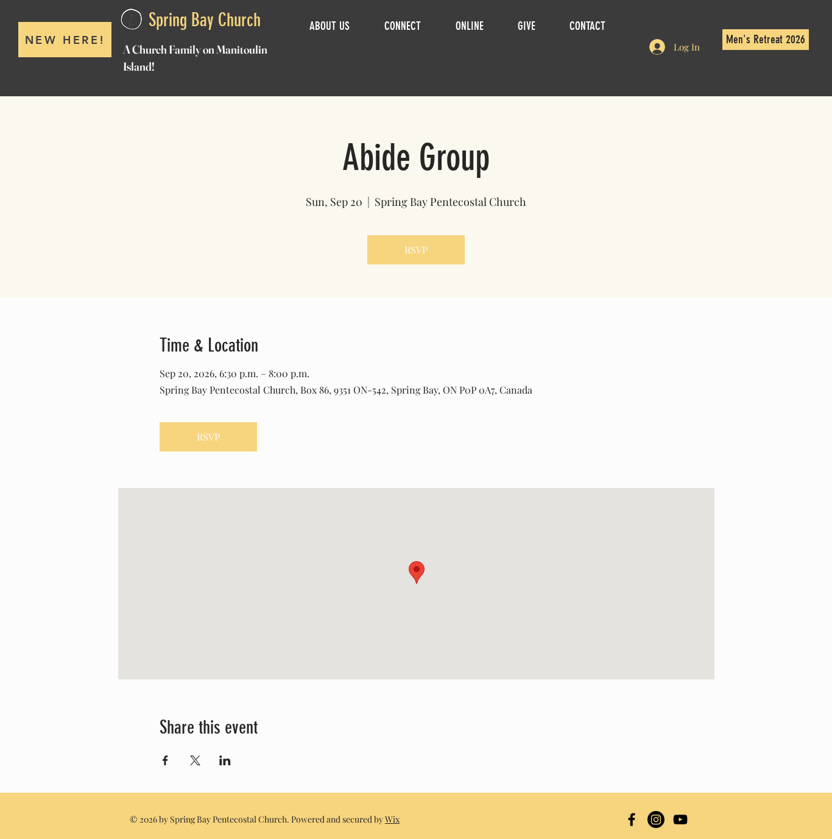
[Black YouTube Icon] (680, 819)
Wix (392, 819)
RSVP (416, 249)
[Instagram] (656, 819)
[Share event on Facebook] (165, 760)
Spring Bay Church (205, 20)
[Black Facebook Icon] (631, 819)
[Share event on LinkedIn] (225, 760)
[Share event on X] (195, 760)
